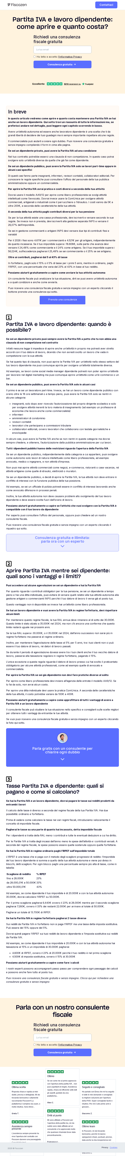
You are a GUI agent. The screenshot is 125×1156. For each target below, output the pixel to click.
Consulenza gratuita (60, 64)
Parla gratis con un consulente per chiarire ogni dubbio (62, 750)
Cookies (113, 1147)
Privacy (105, 1147)
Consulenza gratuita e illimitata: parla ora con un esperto (62, 539)
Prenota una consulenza (62, 299)
